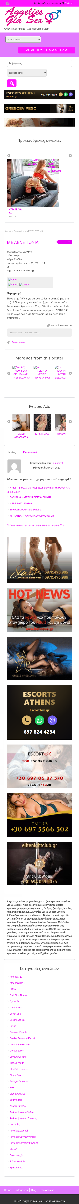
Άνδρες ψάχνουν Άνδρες (22, 1112)
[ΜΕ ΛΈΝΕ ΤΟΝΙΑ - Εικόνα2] (24, 284)
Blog (33, 1189)
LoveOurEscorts (18, 1057)
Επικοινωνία (47, 1189)
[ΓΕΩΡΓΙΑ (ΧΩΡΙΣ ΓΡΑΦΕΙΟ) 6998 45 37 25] (15, 367)
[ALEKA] (16, 160)
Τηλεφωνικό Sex (18, 1161)
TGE (12, 1087)
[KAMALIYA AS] (63, 430)
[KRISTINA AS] (21, 430)
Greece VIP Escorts (20, 1044)
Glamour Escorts (18, 1032)
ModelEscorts (17, 1063)
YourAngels (16, 1100)
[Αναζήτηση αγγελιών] (11, 83)
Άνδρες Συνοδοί (18, 1106)
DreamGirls (16, 1007)
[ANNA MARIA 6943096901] (33, 160)
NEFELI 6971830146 (21, 503)
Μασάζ (13, 1149)
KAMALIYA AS (63, 434)
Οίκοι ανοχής (16, 1155)
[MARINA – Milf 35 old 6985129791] (61, 367)
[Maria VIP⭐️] (42, 430)
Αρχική (8, 231)
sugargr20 (58, 463)
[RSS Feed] (7, 3)
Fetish (13, 1026)
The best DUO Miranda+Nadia (25, 509)
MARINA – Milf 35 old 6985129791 (63, 374)
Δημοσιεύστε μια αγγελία (46, 50)
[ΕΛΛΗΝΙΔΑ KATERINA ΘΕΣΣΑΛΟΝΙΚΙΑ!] (37, 367)
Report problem (19, 342)
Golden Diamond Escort (22, 1038)
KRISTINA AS (21, 434)
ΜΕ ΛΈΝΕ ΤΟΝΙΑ (23, 242)
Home (7, 1189)
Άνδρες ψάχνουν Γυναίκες (23, 1118)
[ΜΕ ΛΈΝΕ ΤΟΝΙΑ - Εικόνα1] (13, 284)
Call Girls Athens (18, 995)
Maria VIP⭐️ (42, 434)
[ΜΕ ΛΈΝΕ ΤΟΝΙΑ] (30, 279)
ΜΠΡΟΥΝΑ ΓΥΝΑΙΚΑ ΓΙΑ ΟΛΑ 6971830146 (32, 515)
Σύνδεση (68, 3)
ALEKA (13, 164)
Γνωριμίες (15, 1124)
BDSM (13, 989)
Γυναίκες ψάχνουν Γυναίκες (24, 1143)
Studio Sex (15, 1075)
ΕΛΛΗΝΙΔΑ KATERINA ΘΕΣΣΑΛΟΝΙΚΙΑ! (42, 374)
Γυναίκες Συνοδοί (19, 1130)
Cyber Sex (15, 1001)
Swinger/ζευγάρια (19, 1081)
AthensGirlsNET (18, 983)
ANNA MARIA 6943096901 (35, 167)
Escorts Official (17, 1020)
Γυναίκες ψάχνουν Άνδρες (23, 1137)
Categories (21, 1189)
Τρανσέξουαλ (16, 1167)
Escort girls (19, 231)
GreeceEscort (17, 1050)
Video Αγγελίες (17, 1093)
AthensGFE (16, 977)
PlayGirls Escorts (18, 1069)
